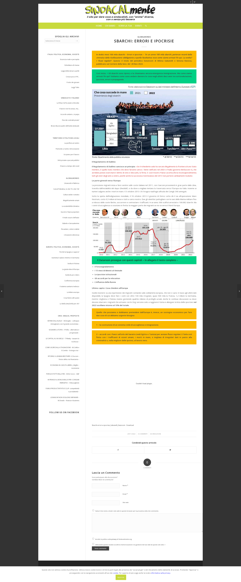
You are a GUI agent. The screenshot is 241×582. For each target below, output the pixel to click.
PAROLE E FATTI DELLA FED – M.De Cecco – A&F (62, 374)
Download (130, 425)
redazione (157, 434)
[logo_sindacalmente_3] (120, 13)
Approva (120, 577)
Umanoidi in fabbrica (71, 183)
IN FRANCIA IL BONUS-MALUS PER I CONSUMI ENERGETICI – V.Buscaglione (63, 381)
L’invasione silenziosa (71, 235)
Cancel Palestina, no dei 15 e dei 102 (66, 189)
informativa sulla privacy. (161, 573)
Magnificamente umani (71, 200)
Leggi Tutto (75, 87)
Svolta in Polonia (73, 263)
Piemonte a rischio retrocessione (67, 149)
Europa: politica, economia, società (62, 247)
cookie (115, 573)
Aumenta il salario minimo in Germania (65, 258)
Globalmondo (144, 37)
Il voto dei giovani (73, 82)
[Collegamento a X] (194, 2)
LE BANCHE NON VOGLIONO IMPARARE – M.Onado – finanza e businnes (64, 399)
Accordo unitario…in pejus (70, 114)
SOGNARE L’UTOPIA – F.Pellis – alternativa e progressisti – (64, 331)
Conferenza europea (71, 281)
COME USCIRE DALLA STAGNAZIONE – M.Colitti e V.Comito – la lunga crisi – (62, 349)
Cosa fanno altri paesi (71, 298)
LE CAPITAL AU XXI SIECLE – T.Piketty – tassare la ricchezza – (62, 340)
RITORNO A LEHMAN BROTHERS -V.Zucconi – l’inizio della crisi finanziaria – (63, 357)
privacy (114, 539)
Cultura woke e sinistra (71, 195)
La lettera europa (73, 292)
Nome (125, 485)
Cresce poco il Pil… (72, 77)
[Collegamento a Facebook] (191, 2)
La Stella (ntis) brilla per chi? (69, 304)
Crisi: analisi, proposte (68, 316)
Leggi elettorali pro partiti (70, 71)
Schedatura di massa (71, 65)
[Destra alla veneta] (2, 291)
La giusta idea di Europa (70, 269)
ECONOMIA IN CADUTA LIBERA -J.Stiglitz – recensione (64, 366)
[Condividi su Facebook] (118, 450)
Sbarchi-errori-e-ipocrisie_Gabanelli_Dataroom (108, 425)
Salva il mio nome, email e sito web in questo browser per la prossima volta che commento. (127, 511)
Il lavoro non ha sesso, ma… (69, 109)
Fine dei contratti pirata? (70, 120)
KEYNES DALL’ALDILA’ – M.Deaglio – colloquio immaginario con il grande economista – (63, 322)
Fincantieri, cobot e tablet (70, 229)
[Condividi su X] (170, 450)
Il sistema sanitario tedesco (69, 286)
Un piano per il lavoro (71, 154)
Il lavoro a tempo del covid (69, 166)
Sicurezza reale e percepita (69, 59)
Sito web (126, 502)
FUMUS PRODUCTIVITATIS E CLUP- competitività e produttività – (62, 390)
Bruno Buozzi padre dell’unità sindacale (65, 126)
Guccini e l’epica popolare (70, 212)
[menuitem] (98, 26)
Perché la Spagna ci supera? (69, 252)
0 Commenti (142, 434)
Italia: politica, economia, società (63, 54)
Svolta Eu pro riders (72, 275)
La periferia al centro (71, 143)
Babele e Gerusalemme (71, 223)
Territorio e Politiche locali (66, 138)
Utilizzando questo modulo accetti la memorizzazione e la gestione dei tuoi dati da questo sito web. (130, 545)
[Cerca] (145, 26)
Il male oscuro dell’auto (71, 218)
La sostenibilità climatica (70, 206)
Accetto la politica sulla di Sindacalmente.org (113, 539)
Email (125, 494)
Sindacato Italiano (70, 98)
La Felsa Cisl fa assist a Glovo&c (68, 103)
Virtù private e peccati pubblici (68, 160)
